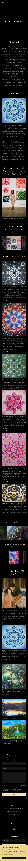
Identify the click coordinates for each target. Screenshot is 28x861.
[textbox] (14, 763)
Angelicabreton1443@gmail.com (15, 808)
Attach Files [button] (5, 785)
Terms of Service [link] (14, 800)
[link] (14, 829)
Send (14, 794)
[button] (4, 3)
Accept (14, 857)
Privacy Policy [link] (23, 798)
